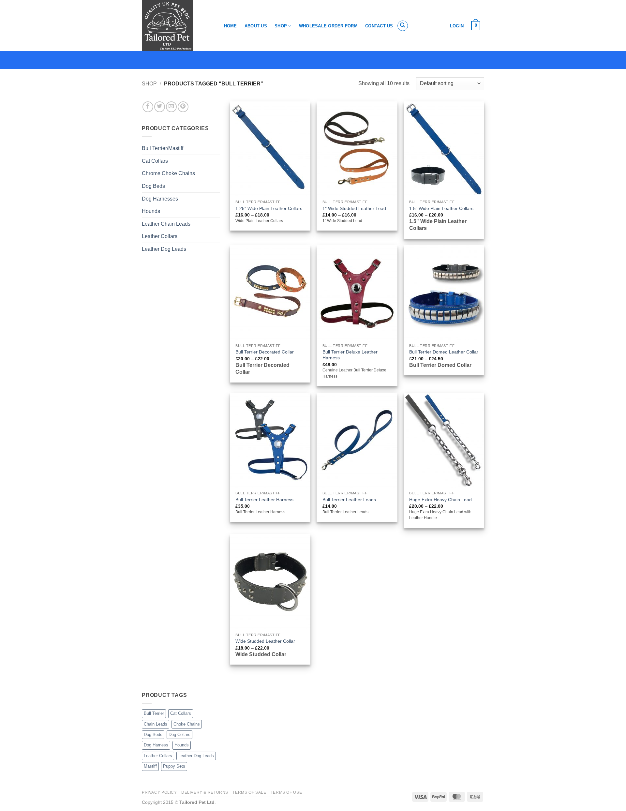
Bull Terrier (154, 713)
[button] (476, 25)
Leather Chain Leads (166, 224)
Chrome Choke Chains (168, 173)
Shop (281, 25)
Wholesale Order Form (328, 25)
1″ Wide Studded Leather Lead (354, 208)
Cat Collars (155, 161)
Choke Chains (186, 724)
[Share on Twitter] (159, 106)
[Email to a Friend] (171, 106)
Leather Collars (159, 236)
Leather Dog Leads (164, 249)
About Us (256, 25)
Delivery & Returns (204, 792)
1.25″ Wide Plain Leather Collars (268, 208)
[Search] (402, 26)
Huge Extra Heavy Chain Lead (440, 499)
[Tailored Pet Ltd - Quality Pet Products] (176, 25)
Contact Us (379, 25)
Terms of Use (286, 792)
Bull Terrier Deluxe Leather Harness (350, 355)
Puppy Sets (174, 766)
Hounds (151, 211)
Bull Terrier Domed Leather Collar (443, 351)
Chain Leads (155, 724)
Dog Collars (179, 734)
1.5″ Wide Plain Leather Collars (441, 208)
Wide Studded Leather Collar (265, 641)
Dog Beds (153, 186)
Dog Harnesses (160, 199)
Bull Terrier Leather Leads (349, 499)
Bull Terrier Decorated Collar (264, 351)
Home (230, 25)
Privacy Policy (159, 792)
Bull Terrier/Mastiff (162, 148)
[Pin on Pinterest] (183, 106)
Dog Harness (156, 745)
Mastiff (150, 766)
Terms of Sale (249, 792)
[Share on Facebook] (147, 106)
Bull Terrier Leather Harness (264, 499)
